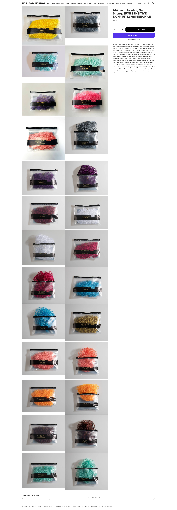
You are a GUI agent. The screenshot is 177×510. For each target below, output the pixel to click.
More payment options (134, 39)
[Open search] (145, 3)
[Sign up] (152, 497)
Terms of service (77, 506)
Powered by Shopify (49, 506)
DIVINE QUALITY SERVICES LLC (34, 506)
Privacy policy (68, 506)
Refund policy (59, 506)
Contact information (107, 506)
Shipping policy (86, 506)
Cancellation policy (96, 506)
